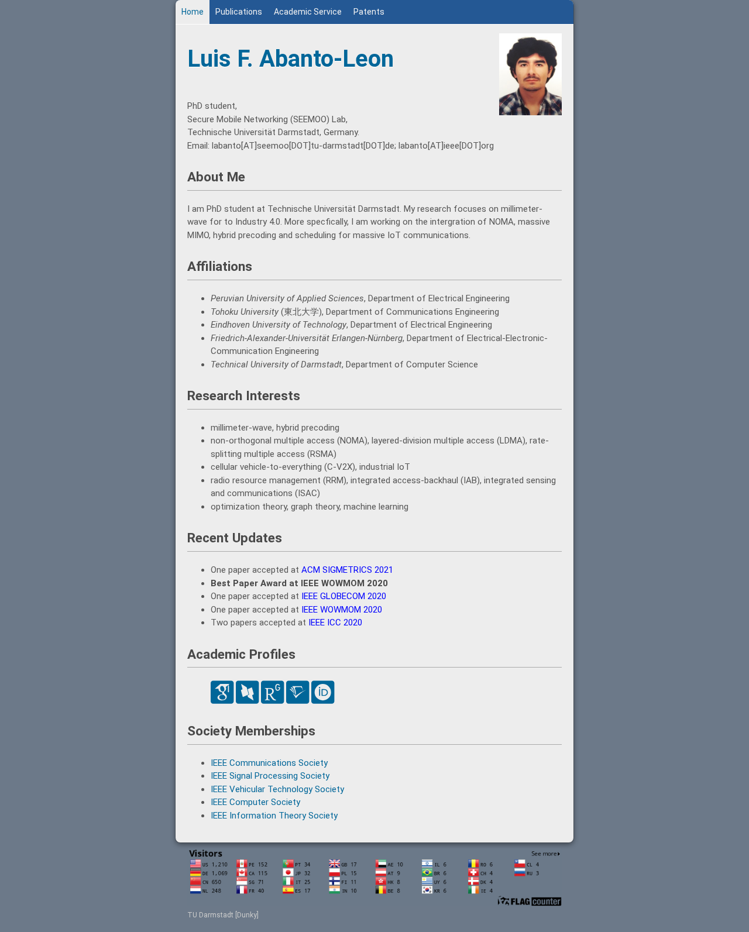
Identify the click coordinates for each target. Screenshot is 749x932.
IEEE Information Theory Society (274, 815)
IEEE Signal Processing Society (270, 776)
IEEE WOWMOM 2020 (341, 609)
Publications (238, 11)
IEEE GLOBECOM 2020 (343, 596)
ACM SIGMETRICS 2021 (347, 570)
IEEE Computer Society (255, 802)
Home (192, 11)
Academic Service (308, 11)
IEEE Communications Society (269, 763)
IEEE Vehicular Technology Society (277, 789)
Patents (368, 11)
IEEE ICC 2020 (335, 622)
